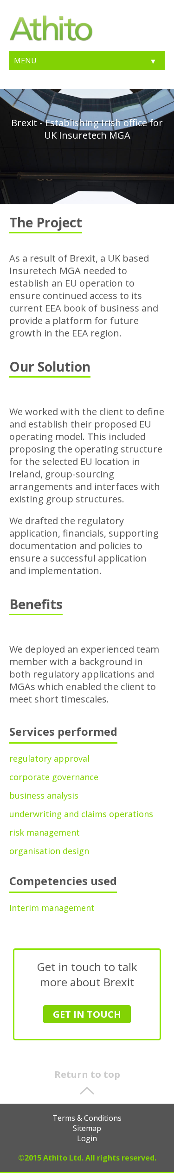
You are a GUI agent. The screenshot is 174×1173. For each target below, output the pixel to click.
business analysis (43, 795)
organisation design (49, 850)
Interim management (52, 907)
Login (87, 1138)
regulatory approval (49, 758)
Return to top (87, 1074)
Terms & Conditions (87, 1118)
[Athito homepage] (51, 38)
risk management (44, 832)
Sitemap (87, 1128)
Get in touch (87, 1014)
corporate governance (53, 776)
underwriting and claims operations (81, 813)
